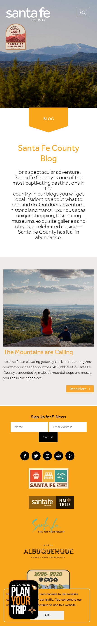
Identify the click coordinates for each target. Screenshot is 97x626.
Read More (78, 389)
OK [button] (47, 615)
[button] (78, 605)
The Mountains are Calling (38, 352)
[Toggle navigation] (83, 12)
